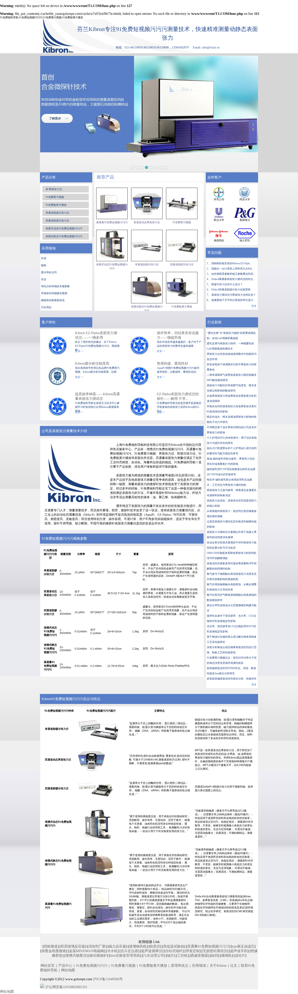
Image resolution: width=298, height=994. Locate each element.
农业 (43, 279)
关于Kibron (218, 965)
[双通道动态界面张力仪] (146, 203)
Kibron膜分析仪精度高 (92, 363)
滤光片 (240, 955)
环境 (43, 258)
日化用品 (46, 307)
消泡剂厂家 (97, 946)
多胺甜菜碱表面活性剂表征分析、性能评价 (232, 678)
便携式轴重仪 (75, 955)
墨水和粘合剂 (49, 272)
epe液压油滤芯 (243, 946)
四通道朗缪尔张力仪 (57, 220)
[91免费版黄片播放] (181, 287)
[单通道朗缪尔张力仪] (146, 245)
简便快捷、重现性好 (172, 363)
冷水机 (112, 951)
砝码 (214, 955)
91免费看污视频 (55, 197)
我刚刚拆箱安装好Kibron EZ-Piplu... (231, 263)
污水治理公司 (153, 955)
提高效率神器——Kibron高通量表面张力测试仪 (97, 396)
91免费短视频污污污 (91, 965)
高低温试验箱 (173, 946)
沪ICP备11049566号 (108, 979)
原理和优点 (179, 965)
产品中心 (65, 965)
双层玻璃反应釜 (73, 946)
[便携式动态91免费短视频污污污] (111, 245)
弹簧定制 (193, 951)
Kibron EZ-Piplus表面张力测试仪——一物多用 (96, 335)
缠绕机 (226, 955)
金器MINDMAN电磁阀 (86, 951)
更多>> (79, 351)
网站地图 (68, 970)
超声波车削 (239, 951)
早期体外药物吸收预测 (54, 293)
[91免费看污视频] (181, 203)
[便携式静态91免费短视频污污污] (146, 287)
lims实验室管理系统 (125, 955)
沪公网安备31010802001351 (66, 987)
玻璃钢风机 (138, 946)
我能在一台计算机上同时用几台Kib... (232, 268)
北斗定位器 (129, 951)
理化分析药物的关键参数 (55, 286)
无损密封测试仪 (215, 951)
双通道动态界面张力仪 (147, 222)
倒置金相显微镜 (53, 951)
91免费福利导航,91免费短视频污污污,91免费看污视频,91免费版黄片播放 (41, 17)
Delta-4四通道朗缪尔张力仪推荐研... (231, 289)
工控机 (182, 955)
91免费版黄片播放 (56, 204)
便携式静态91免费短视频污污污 (64, 236)
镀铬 (43, 265)
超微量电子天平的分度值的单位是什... (233, 300)
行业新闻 (214, 322)
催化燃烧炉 (98, 955)
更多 (254, 305)
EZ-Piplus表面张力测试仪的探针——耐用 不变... (178, 396)
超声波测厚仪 (151, 951)
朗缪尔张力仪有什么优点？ (227, 284)
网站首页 (48, 965)
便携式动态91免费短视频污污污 (64, 228)
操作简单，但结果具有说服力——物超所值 (178, 335)
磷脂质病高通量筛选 (53, 300)
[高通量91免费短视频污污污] (111, 203)
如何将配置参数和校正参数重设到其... (233, 273)
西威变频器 (199, 955)
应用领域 (199, 965)
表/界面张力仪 (54, 189)
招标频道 (51, 946)
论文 (233, 965)
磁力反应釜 (117, 946)
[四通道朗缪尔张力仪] (181, 245)
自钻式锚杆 (174, 951)
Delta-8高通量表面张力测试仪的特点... (233, 279)
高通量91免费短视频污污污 (112, 222)
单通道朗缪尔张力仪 (57, 212)
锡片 (170, 955)
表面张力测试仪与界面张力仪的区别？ (233, 294)
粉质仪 (155, 946)
